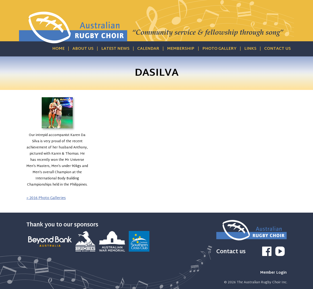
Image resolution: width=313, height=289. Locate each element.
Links (250, 49)
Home (58, 49)
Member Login (273, 273)
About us (82, 49)
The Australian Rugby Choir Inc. (262, 282)
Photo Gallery (219, 49)
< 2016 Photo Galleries (46, 198)
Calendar (148, 49)
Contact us (277, 49)
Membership (180, 49)
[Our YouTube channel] (280, 255)
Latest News (115, 49)
